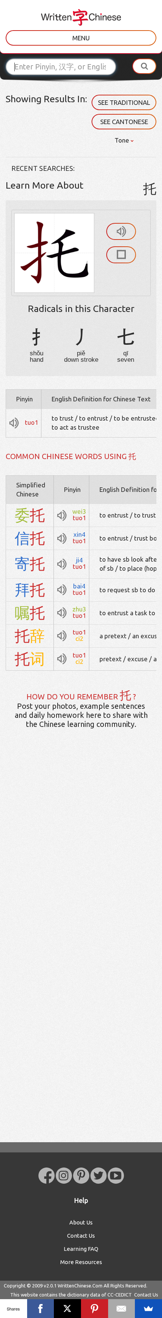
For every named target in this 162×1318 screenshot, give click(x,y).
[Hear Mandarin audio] (121, 231)
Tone (123, 140)
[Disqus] (81, 853)
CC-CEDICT (119, 1294)
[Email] (121, 1308)
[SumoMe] (148, 1308)
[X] (67, 1308)
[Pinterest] (94, 1308)
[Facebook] (40, 1308)
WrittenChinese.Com (80, 1285)
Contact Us (81, 1235)
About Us (81, 1222)
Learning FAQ (81, 1249)
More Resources (81, 1262)
